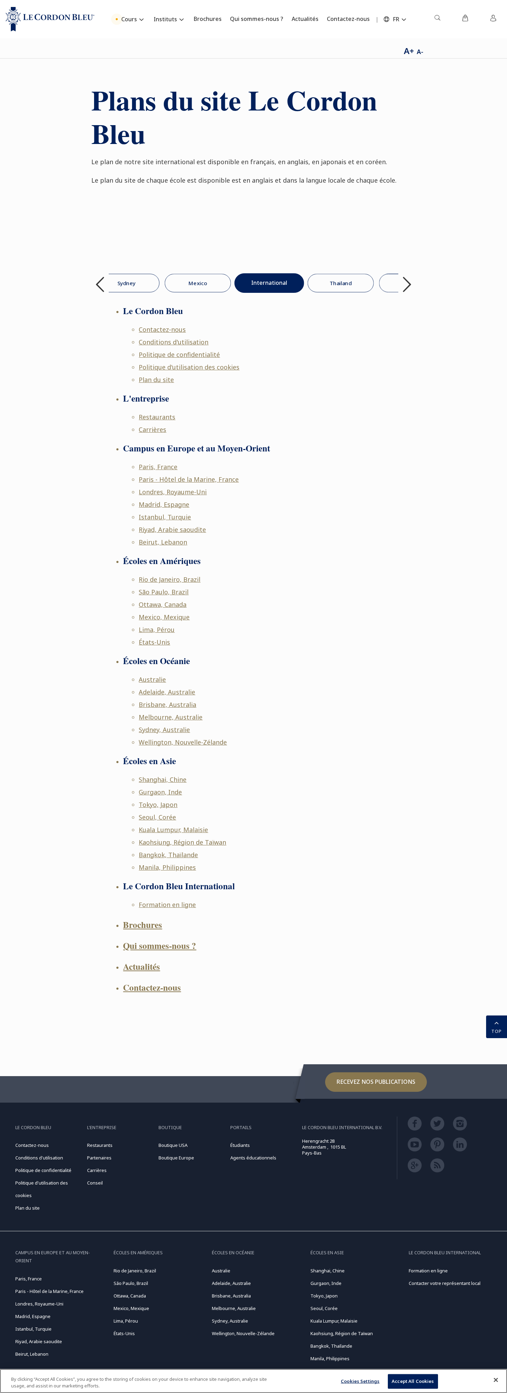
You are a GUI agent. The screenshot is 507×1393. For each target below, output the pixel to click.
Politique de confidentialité (179, 354)
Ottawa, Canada (162, 604)
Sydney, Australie (164, 729)
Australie (152, 679)
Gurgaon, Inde (160, 792)
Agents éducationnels (253, 1158)
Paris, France (158, 467)
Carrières (152, 429)
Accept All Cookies (413, 1381)
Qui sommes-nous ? (159, 945)
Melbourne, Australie (170, 717)
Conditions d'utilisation (173, 342)
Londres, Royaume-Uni (173, 492)
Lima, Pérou (157, 629)
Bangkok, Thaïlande (168, 855)
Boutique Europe (176, 1158)
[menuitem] (437, 19)
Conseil (95, 1183)
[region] (253, 1381)
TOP (496, 1031)
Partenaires (99, 1158)
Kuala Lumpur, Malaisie (173, 829)
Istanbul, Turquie (165, 517)
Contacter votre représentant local (445, 1283)
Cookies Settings (360, 1381)
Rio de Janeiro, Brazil (169, 579)
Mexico (198, 283)
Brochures (142, 924)
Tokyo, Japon (158, 804)
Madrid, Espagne (164, 504)
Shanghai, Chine (162, 779)
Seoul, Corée (157, 817)
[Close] (496, 1380)
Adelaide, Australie (167, 692)
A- (420, 51)
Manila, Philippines (167, 867)
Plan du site (156, 379)
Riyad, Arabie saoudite (172, 529)
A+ (409, 50)
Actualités (141, 966)
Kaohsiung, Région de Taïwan (182, 842)
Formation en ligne (167, 904)
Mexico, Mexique (164, 617)
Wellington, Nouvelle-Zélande (183, 742)
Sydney (126, 283)
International (269, 283)
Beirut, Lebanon (163, 542)
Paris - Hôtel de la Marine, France (189, 479)
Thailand (341, 283)
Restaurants (157, 417)
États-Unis (154, 642)
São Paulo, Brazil (164, 592)
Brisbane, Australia (167, 704)
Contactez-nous (162, 329)
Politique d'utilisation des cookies (189, 367)
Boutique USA (173, 1145)
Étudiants (240, 1145)
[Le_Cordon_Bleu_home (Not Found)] (50, 19)
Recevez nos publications (376, 1082)
